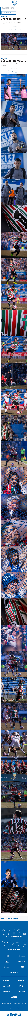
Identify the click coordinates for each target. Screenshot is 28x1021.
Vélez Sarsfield (14, 3)
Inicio (2, 918)
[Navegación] (2, 2)
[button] (9, 30)
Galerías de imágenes (12, 918)
